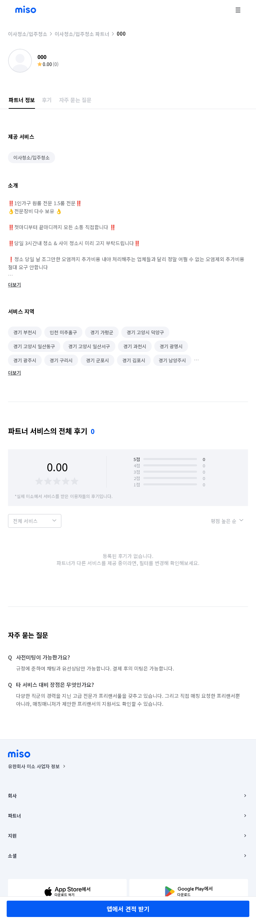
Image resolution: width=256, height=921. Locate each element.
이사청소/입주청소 (27, 33)
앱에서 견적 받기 (128, 908)
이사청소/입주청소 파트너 (82, 33)
